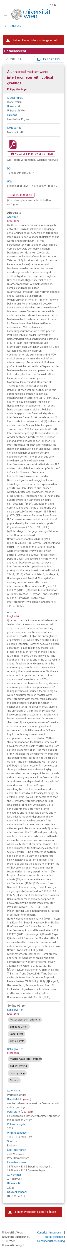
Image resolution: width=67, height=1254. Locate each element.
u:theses (15, 26)
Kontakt (42, 1232)
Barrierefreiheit (53, 1236)
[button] (52, 5)
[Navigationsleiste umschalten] (5, 15)
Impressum (56, 1232)
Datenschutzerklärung (51, 1241)
